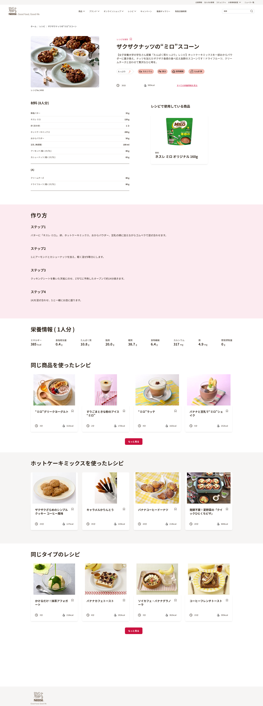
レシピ (131, 11)
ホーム (33, 26)
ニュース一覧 (249, 2)
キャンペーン (146, 11)
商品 (80, 11)
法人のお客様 (209, 2)
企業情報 (198, 2)
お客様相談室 (233, 2)
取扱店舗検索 (181, 11)
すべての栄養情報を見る (187, 85)
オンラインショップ (112, 11)
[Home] (25, 11)
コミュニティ (221, 2)
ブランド (93, 11)
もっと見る (133, 441)
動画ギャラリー (163, 11)
